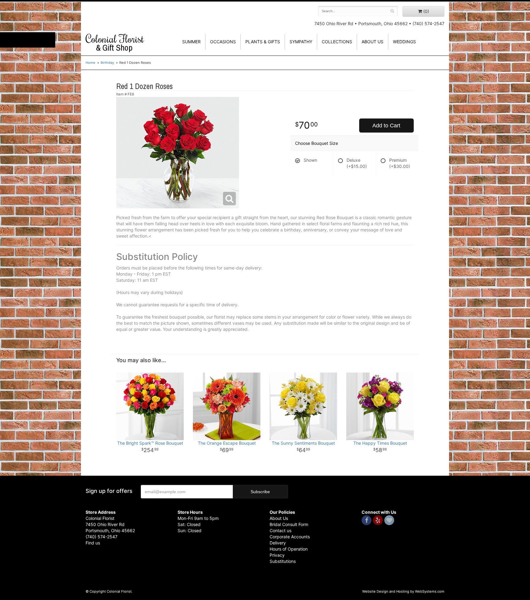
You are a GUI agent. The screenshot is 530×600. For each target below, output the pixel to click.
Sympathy (301, 41)
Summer (191, 41)
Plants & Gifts (262, 41)
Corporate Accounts (290, 536)
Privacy (277, 555)
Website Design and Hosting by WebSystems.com (403, 591)
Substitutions (283, 561)
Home (90, 62)
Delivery (278, 542)
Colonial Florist (115, 42)
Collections (337, 41)
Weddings (404, 41)
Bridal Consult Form (289, 524)
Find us (93, 542)
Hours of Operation (289, 549)
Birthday (107, 62)
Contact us (280, 530)
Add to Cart (386, 125)
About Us (279, 518)
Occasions (223, 41)
